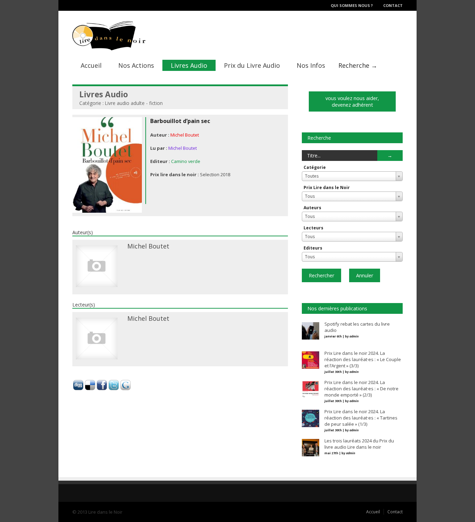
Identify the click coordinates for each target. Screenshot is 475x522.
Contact (393, 5)
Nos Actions (136, 65)
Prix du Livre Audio (252, 65)
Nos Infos (311, 65)
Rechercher (321, 275)
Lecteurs (313, 228)
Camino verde (185, 161)
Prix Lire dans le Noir (327, 187)
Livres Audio (189, 65)
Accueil (91, 65)
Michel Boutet (184, 135)
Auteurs (312, 208)
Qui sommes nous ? (352, 5)
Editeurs (313, 248)
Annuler (364, 275)
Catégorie (315, 167)
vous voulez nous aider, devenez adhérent (352, 101)
